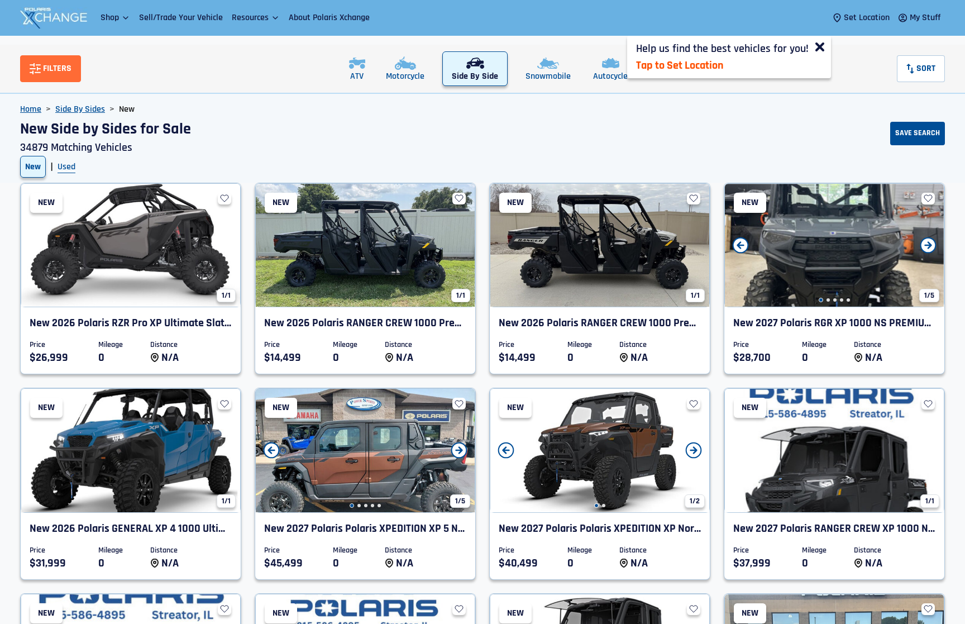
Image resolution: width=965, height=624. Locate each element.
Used (66, 167)
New (33, 167)
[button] (115, 17)
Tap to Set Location (679, 65)
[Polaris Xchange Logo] (53, 17)
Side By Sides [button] (80, 109)
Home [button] (30, 109)
